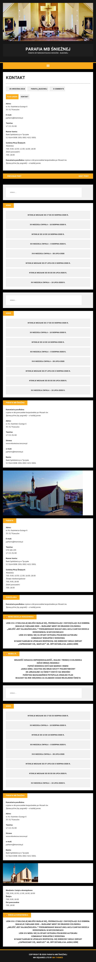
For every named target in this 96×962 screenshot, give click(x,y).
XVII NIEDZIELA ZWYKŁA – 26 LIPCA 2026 (48, 253)
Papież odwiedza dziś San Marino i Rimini (48, 666)
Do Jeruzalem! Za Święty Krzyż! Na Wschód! (48, 672)
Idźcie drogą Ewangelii (48, 663)
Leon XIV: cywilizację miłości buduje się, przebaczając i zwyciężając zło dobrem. (48, 623)
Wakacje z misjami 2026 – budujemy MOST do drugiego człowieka (48, 626)
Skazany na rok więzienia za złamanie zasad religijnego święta (48, 678)
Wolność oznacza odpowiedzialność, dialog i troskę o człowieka (48, 660)
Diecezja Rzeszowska (18, 915)
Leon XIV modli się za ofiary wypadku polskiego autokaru (48, 635)
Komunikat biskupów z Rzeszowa (48, 638)
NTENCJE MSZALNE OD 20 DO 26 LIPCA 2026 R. (48, 273)
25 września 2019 (17, 89)
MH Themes (57, 957)
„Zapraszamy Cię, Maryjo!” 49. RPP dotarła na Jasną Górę (48, 644)
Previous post (14, 176)
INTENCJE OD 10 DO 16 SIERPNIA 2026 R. (48, 234)
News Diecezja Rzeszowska (21, 616)
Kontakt (24, 96)
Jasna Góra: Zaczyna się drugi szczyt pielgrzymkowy (48, 669)
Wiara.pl (12, 653)
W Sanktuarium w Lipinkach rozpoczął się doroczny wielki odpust (48, 641)
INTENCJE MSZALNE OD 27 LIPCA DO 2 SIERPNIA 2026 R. (48, 263)
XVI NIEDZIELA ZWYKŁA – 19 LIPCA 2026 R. (48, 282)
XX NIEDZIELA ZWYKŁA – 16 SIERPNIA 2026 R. (48, 224)
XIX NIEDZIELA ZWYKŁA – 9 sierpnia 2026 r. (48, 244)
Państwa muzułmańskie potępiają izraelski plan (48, 675)
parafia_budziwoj (39, 89)
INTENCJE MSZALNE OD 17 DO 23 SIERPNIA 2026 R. (48, 215)
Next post (84, 176)
